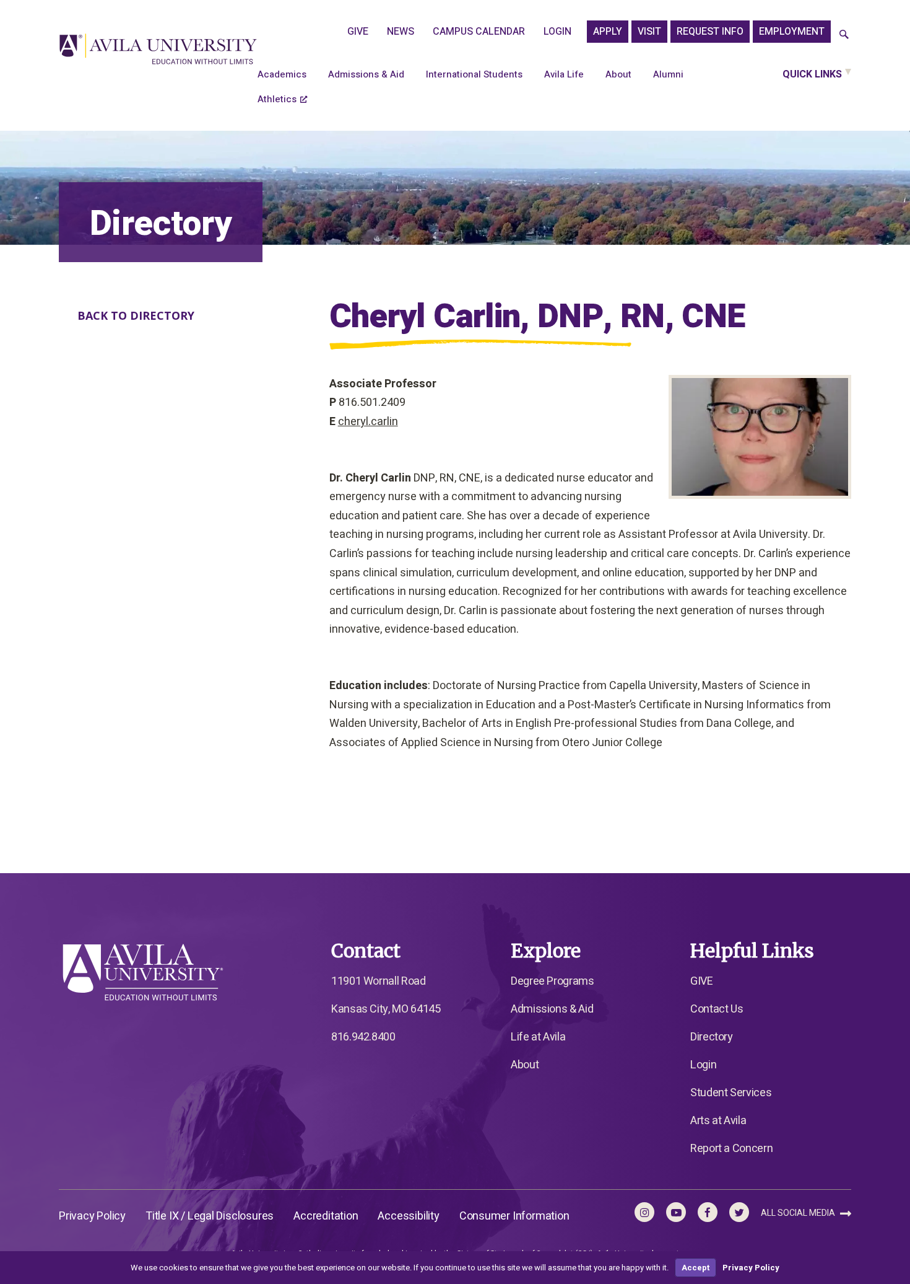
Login (557, 31)
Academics (282, 74)
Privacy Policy (92, 1216)
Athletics (277, 99)
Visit (649, 31)
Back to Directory (135, 315)
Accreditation (325, 1216)
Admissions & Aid (366, 74)
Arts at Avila (718, 1120)
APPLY (607, 31)
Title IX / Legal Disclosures (209, 1216)
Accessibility (408, 1216)
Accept (695, 1267)
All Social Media (799, 1213)
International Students (474, 74)
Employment (792, 31)
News (400, 31)
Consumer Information (514, 1216)
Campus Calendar (479, 31)
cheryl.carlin (368, 421)
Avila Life (564, 74)
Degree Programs (552, 981)
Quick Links (812, 74)
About (618, 74)
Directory (711, 1037)
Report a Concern (731, 1148)
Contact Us (716, 1009)
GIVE (357, 31)
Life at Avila (538, 1037)
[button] (844, 35)
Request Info (710, 31)
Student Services (730, 1092)
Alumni (668, 74)
